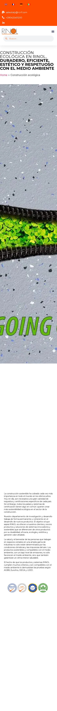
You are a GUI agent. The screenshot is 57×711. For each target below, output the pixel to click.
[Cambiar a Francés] (13, 4)
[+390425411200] (3, 17)
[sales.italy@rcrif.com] (3, 12)
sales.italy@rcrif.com (16, 12)
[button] (53, 31)
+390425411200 (14, 17)
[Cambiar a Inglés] (6, 4)
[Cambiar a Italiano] (29, 4)
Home (3, 75)
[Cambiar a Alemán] (21, 4)
